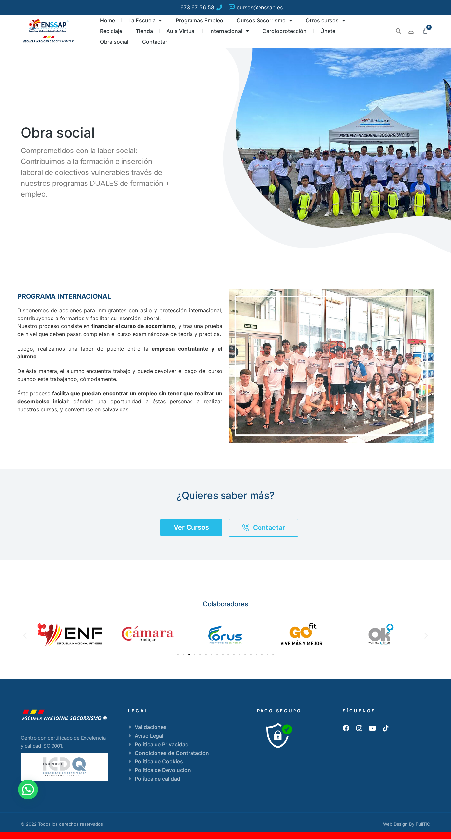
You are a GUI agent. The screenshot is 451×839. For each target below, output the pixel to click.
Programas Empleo (199, 20)
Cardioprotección (284, 31)
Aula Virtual (181, 31)
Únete (327, 31)
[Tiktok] (385, 728)
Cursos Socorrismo (261, 20)
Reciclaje (111, 31)
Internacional (225, 31)
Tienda (144, 31)
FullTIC (423, 824)
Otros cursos (322, 20)
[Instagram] (359, 728)
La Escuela (142, 20)
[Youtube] (372, 728)
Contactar (154, 41)
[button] (398, 31)
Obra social (114, 41)
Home (107, 20)
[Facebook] (346, 728)
